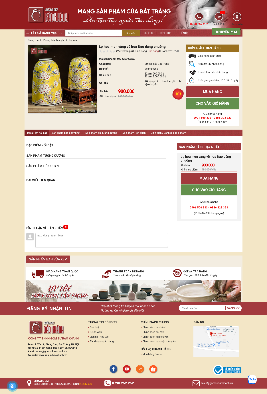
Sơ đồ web (96, 332)
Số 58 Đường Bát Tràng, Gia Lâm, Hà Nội (63, 383)
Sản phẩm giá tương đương (101, 132)
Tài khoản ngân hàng (102, 341)
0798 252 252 (123, 383)
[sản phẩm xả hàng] (225, 31)
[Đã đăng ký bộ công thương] (227, 370)
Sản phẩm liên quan (134, 132)
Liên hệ (184, 33)
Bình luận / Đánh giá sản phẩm (168, 132)
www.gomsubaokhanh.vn (53, 355)
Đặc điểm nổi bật (37, 132)
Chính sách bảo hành (154, 327)
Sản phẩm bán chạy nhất (66, 132)
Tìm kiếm (131, 33)
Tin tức (148, 33)
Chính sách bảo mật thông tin (159, 341)
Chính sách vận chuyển (156, 336)
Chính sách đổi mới (153, 332)
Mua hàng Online (152, 354)
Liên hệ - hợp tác (99, 336)
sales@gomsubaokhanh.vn (51, 351)
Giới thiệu (166, 33)
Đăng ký (233, 308)
